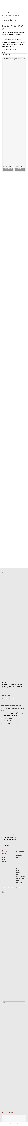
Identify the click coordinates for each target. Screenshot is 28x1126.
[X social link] (8, 52)
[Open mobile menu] (26, 2)
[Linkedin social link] (11, 52)
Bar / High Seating (6, 19)
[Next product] (5, 22)
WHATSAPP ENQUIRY (8, 168)
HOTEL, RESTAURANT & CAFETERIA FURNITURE (11, 16)
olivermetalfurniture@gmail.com (12, 723)
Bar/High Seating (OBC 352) (7, 167)
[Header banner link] (14, 0)
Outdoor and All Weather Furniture (20, 866)
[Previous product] (3, 22)
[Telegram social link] (13, 52)
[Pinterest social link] (10, 52)
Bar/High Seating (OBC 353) (19, 167)
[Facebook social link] (6, 52)
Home (3, 13)
